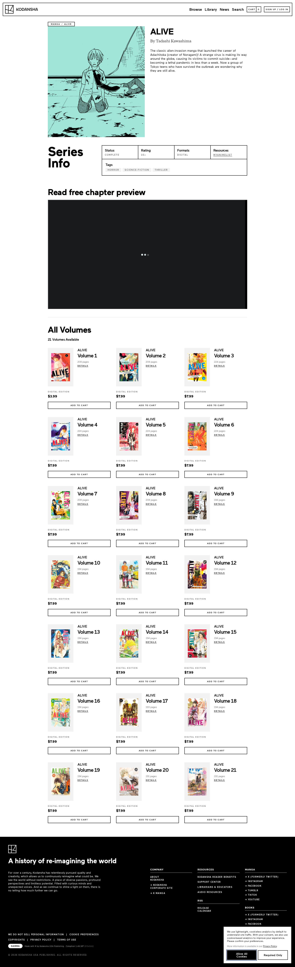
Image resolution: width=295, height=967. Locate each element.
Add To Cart (79, 405)
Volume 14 (157, 632)
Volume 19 (89, 770)
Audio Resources (210, 892)
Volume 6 (224, 424)
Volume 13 (89, 632)
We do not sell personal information (36, 934)
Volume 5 (156, 424)
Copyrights (16, 939)
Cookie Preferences (84, 934)
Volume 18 (225, 701)
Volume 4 (87, 424)
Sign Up (271, 9)
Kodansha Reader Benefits (217, 877)
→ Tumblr (251, 890)
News (224, 9)
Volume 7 (87, 493)
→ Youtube (252, 899)
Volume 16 (89, 701)
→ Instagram (254, 881)
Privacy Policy (40, 939)
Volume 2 (155, 355)
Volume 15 (225, 632)
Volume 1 (87, 355)
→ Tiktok (251, 894)
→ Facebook (253, 885)
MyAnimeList (222, 154)
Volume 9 (224, 493)
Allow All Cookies (241, 955)
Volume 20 (157, 770)
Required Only (273, 955)
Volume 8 (156, 493)
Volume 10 (89, 562)
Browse (195, 9)
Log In (283, 9)
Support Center (209, 881)
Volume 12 (225, 562)
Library (211, 9)
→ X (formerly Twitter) (262, 876)
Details (83, 365)
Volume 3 (224, 355)
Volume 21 (225, 770)
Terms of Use (66, 939)
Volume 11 (157, 562)
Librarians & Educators (215, 887)
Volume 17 (156, 701)
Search (238, 9)
